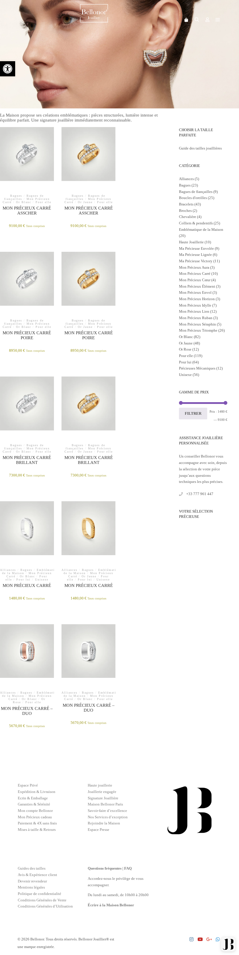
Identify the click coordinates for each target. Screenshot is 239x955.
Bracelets (186, 204)
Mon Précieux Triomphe (198, 330)
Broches (185, 210)
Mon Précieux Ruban (195, 318)
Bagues (185, 185)
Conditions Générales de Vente (42, 900)
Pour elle (186, 355)
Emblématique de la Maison (201, 229)
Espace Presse (98, 829)
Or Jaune (186, 343)
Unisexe (185, 374)
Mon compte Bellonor (35, 810)
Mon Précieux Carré (194, 273)
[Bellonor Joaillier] (94, 20)
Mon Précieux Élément (197, 286)
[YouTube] (200, 939)
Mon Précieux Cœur (194, 280)
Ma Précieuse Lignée (195, 254)
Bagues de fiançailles (195, 191)
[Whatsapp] (218, 939)
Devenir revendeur (32, 881)
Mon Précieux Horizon (197, 299)
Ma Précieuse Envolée (196, 248)
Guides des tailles (31, 868)
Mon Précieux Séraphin (197, 324)
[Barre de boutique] (186, 20)
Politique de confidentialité (39, 893)
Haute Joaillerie (191, 242)
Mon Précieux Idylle (195, 305)
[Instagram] (191, 939)
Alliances (186, 179)
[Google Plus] (209, 939)
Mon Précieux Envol (195, 292)
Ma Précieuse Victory (195, 261)
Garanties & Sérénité (34, 804)
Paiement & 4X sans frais (37, 823)
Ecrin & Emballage (33, 798)
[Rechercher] (196, 20)
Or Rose (185, 349)
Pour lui (185, 362)
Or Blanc (186, 337)
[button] (7, 68)
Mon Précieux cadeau (35, 817)
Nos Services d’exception (108, 817)
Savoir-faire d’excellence (107, 810)
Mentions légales (31, 887)
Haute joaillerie (100, 785)
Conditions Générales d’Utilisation (45, 906)
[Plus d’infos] (207, 20)
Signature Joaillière (103, 798)
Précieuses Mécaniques (197, 368)
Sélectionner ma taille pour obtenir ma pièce (88, 169)
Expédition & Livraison (36, 791)
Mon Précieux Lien (194, 311)
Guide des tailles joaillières (200, 148)
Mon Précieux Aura (194, 267)
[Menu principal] (217, 20)
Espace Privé (28, 785)
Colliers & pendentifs (196, 223)
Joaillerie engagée (102, 791)
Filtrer (193, 413)
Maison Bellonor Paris (105, 804)
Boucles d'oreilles (193, 198)
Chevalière (187, 216)
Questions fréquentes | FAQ (110, 868)
